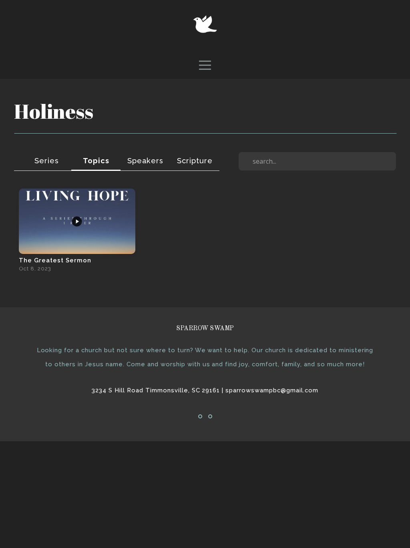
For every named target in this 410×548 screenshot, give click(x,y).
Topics (96, 160)
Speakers (145, 160)
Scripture (195, 160)
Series (46, 160)
